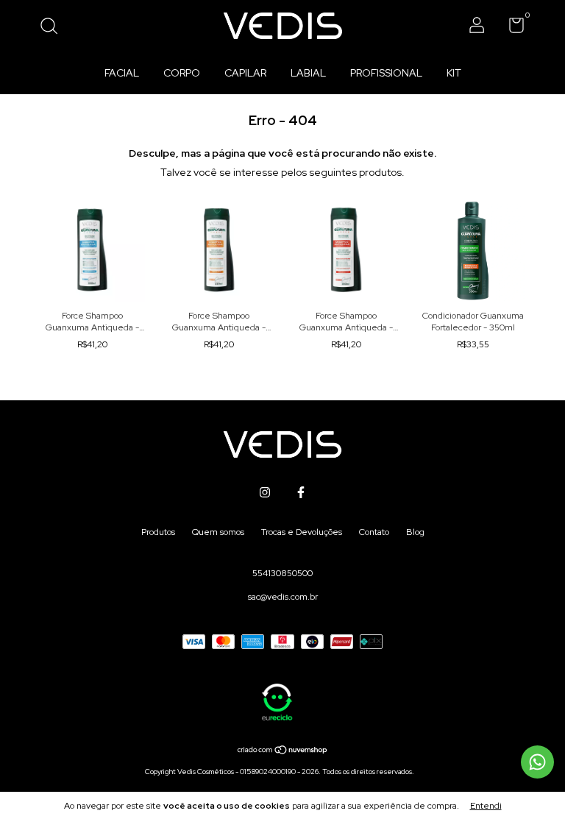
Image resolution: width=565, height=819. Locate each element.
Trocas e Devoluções (301, 532)
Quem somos (218, 532)
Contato (374, 532)
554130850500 (282, 573)
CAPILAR (245, 72)
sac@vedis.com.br (283, 597)
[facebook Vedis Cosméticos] (301, 492)
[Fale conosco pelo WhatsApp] (537, 762)
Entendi (486, 806)
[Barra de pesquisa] (54, 28)
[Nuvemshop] (283, 751)
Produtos (158, 532)
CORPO (181, 72)
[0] (511, 28)
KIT (454, 72)
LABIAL (308, 72)
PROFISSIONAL (386, 72)
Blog (415, 532)
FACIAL (121, 72)
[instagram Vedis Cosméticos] (265, 492)
